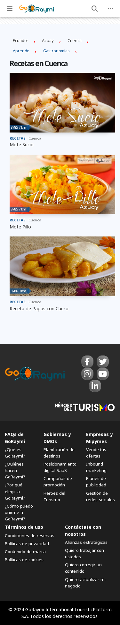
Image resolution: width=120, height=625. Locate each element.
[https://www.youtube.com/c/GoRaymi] (103, 374)
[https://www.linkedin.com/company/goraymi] (95, 386)
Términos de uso (24, 527)
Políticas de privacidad (27, 543)
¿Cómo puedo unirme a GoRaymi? (19, 512)
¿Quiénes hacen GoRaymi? (15, 470)
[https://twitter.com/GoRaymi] (103, 361)
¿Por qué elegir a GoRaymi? (15, 491)
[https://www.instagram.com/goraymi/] (87, 374)
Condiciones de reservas (29, 535)
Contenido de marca (25, 551)
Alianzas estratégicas (86, 542)
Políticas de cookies (24, 559)
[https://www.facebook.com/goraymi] (87, 361)
